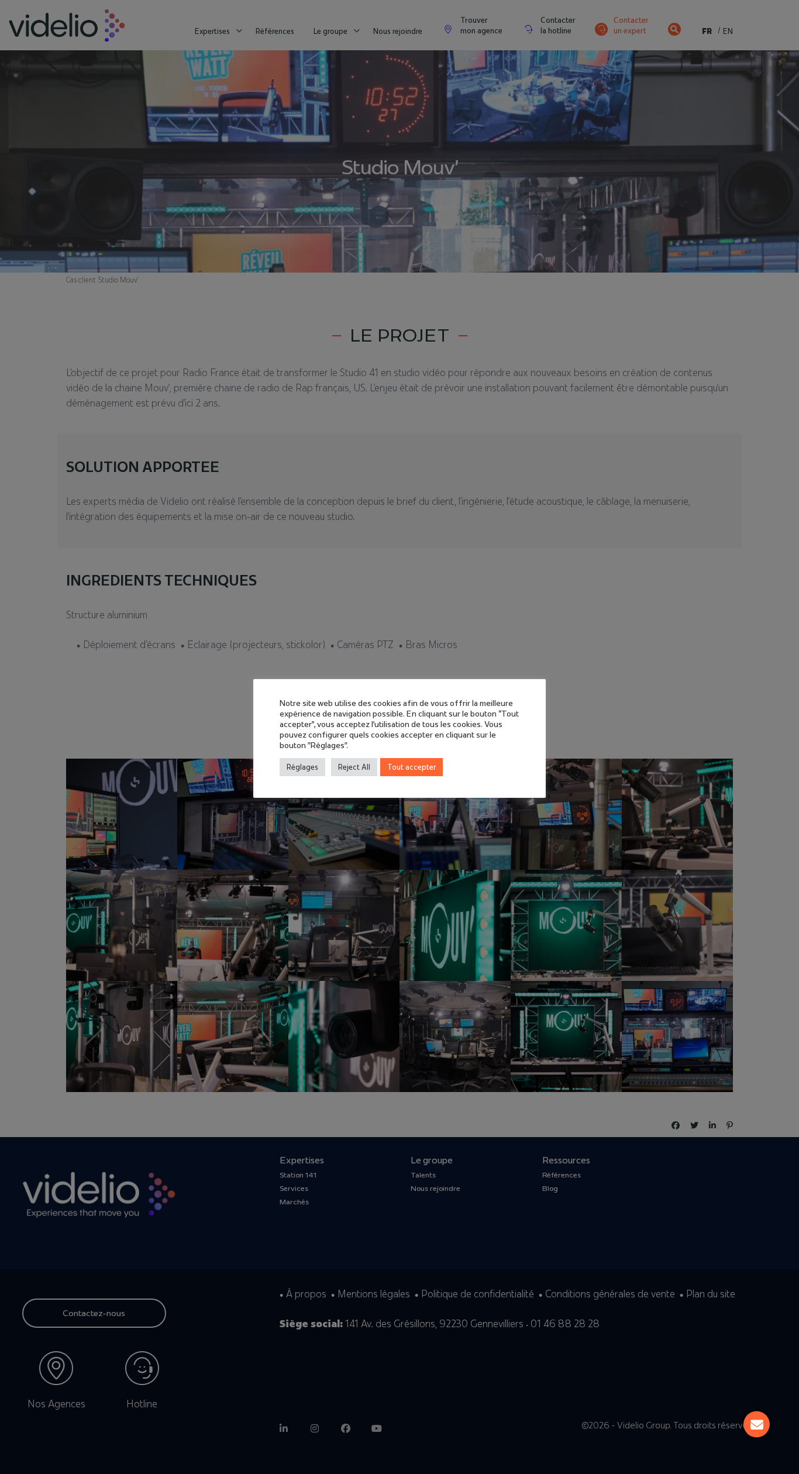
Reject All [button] (354, 767)
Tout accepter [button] (411, 767)
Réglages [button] (302, 767)
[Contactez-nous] (756, 1424)
